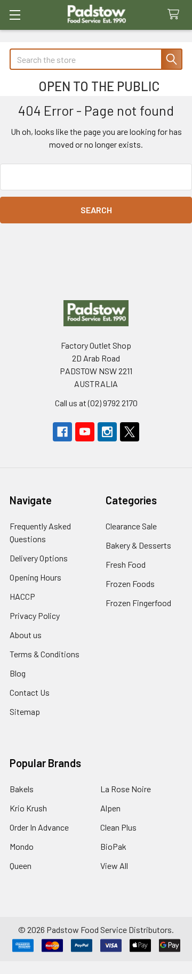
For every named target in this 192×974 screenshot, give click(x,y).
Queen (20, 865)
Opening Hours (35, 577)
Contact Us (30, 692)
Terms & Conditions (44, 654)
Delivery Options (39, 558)
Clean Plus (118, 827)
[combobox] (96, 59)
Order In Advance (39, 827)
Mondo (22, 846)
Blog (18, 673)
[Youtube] (84, 431)
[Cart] (175, 15)
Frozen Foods (130, 583)
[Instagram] (107, 431)
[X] (129, 431)
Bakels (22, 789)
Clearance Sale (131, 526)
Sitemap (25, 711)
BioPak (113, 846)
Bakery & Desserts (138, 545)
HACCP (22, 596)
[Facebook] (62, 431)
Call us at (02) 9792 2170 (96, 403)
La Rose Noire (125, 789)
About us (26, 635)
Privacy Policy (35, 615)
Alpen (110, 808)
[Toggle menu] (14, 14)
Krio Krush (28, 808)
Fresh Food (126, 564)
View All (114, 865)
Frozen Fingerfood (138, 603)
